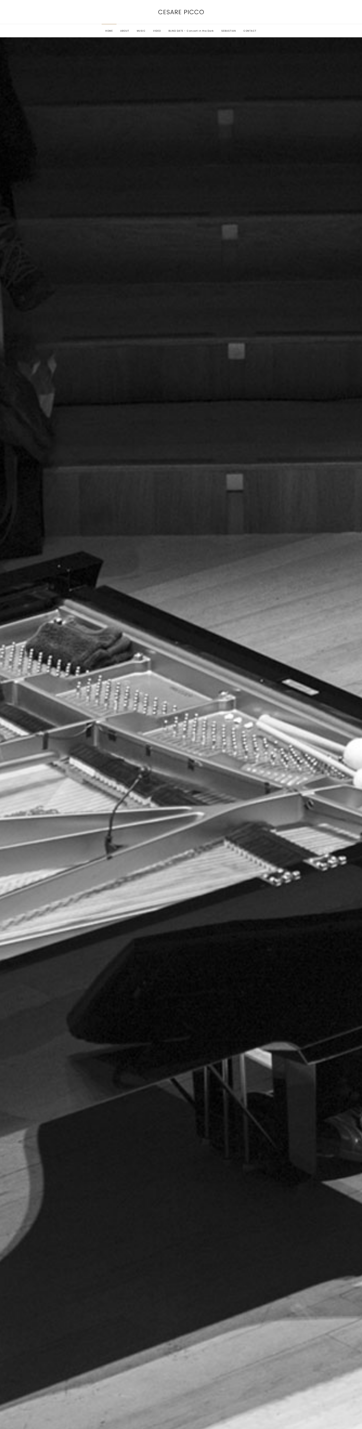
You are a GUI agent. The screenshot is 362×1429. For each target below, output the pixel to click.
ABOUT (124, 30)
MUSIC (141, 30)
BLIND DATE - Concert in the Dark (191, 30)
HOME (109, 30)
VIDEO (157, 30)
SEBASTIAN (228, 30)
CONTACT (250, 30)
